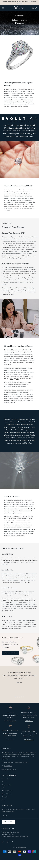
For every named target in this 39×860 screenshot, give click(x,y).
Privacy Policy (6, 797)
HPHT (11, 379)
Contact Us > (29, 721)
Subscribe (8, 822)
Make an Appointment (8, 779)
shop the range (10, 653)
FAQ (3, 788)
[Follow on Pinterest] (12, 842)
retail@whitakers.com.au (9, 769)
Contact (4, 782)
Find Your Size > (28, 739)
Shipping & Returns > (10, 721)
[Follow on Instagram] (7, 842)
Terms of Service (6, 794)
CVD (17, 379)
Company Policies (7, 785)
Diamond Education (7, 791)
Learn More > (10, 739)
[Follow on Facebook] (3, 842)
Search (4, 800)
